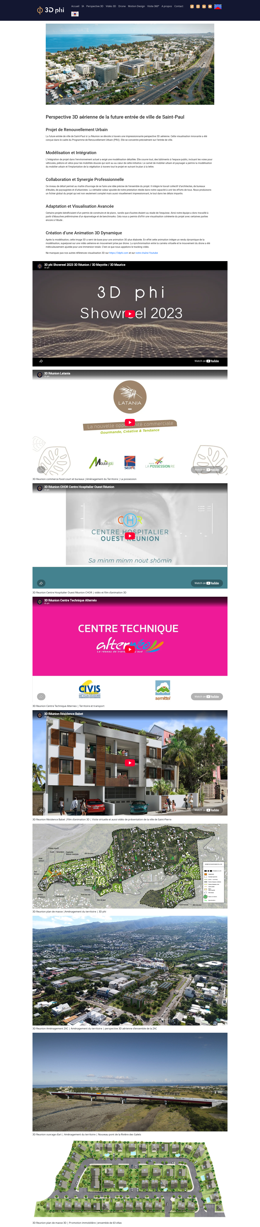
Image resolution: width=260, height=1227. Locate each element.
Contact (178, 6)
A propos (167, 6)
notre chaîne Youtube (146, 252)
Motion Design (136, 6)
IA (83, 6)
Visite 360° (153, 6)
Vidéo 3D (111, 6)
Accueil (75, 6)
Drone (122, 6)
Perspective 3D (94, 6)
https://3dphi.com (118, 252)
